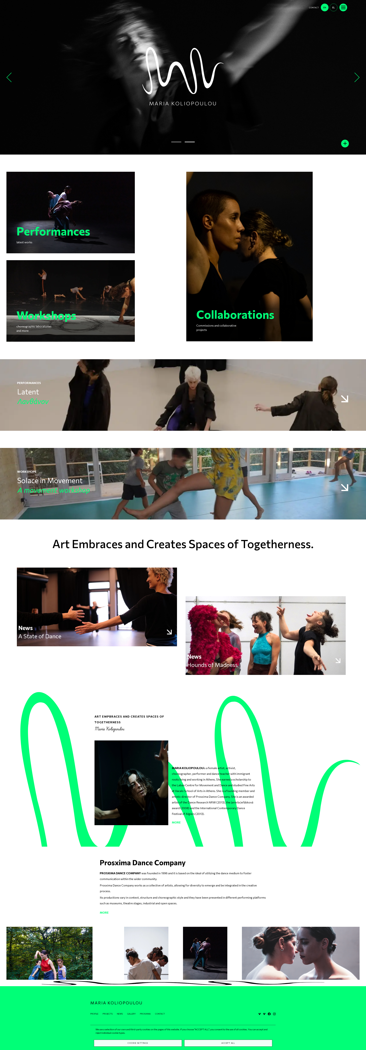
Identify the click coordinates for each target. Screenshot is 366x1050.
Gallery (131, 1014)
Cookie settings (138, 1043)
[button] (49, 953)
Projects (108, 1014)
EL (333, 7)
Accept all (228, 1043)
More (176, 822)
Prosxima (145, 1014)
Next (357, 77)
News (120, 1014)
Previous (9, 77)
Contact (314, 7)
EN (324, 7)
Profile (94, 1014)
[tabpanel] (183, 77)
